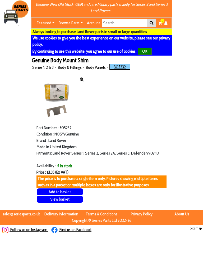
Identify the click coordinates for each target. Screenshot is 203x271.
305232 (120, 66)
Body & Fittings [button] (70, 67)
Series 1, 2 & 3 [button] (43, 67)
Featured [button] (44, 22)
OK (144, 51)
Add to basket (60, 191)
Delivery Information (61, 213)
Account (93, 22)
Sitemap (196, 228)
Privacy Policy (142, 213)
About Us (181, 213)
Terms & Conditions (101, 213)
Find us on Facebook (75, 229)
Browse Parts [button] (69, 22)
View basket (60, 199)
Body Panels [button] (96, 67)
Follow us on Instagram (29, 229)
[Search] (151, 23)
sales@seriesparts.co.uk (21, 213)
